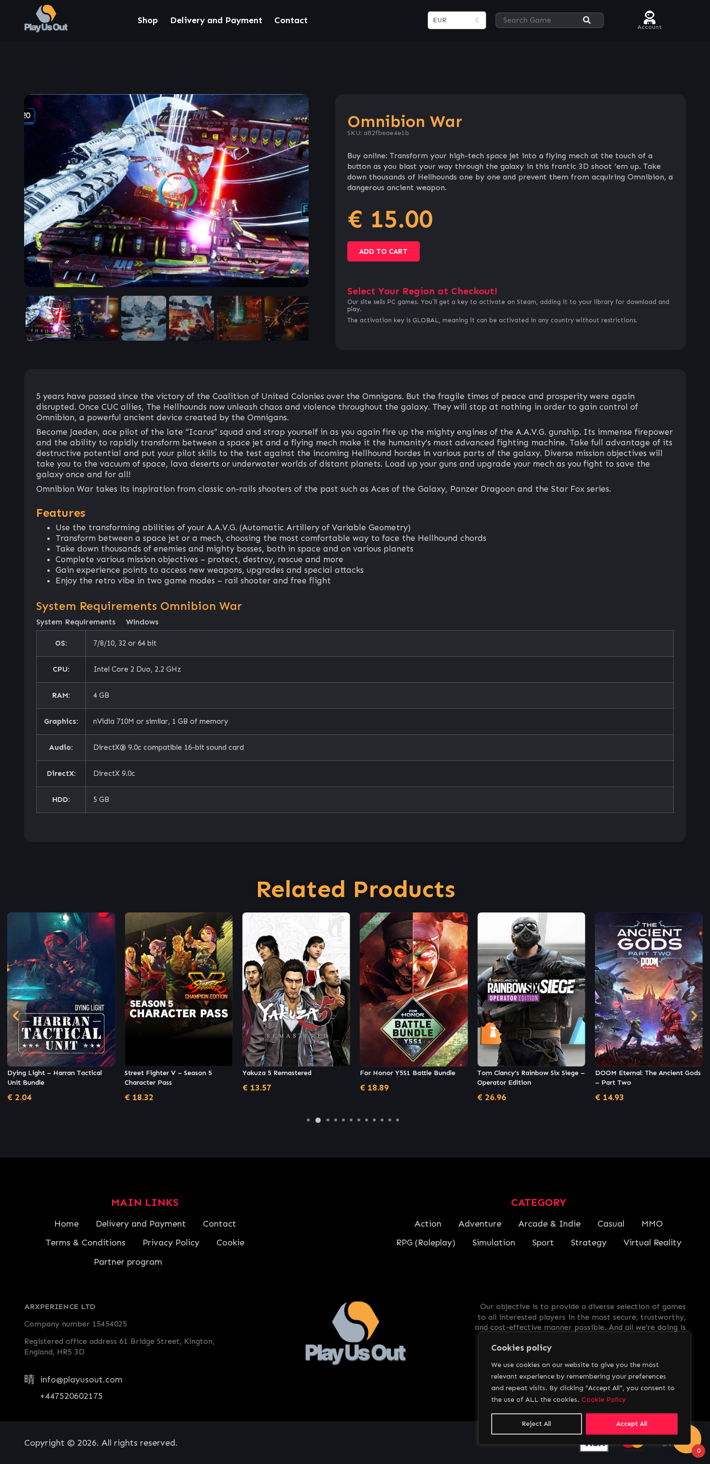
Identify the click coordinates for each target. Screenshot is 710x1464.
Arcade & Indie (549, 1223)
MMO (652, 1223)
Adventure (479, 1223)
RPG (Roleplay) (425, 1242)
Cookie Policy (604, 1399)
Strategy (589, 1242)
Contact (291, 20)
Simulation (493, 1242)
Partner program (128, 1262)
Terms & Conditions (85, 1242)
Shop (148, 20)
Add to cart (383, 251)
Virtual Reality (653, 1242)
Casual (611, 1223)
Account (650, 26)
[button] (308, 1120)
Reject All (536, 1424)
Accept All (631, 1424)
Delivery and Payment (216, 20)
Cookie (230, 1242)
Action (427, 1223)
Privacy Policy (170, 1242)
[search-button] (587, 20)
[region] (584, 1388)
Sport (543, 1242)
